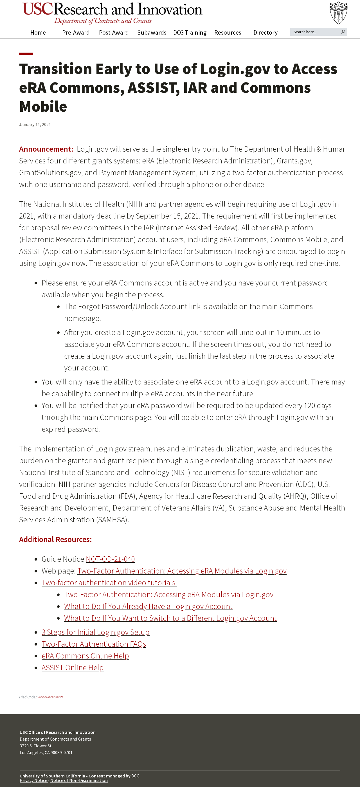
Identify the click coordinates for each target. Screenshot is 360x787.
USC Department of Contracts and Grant (112, 14)
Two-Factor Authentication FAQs (94, 644)
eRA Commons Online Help (85, 656)
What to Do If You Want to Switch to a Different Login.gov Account (170, 618)
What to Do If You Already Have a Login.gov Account (148, 606)
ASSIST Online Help (73, 667)
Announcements (50, 697)
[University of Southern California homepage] (339, 12)
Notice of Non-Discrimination (79, 780)
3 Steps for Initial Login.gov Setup (96, 632)
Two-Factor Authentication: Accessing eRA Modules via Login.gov (182, 571)
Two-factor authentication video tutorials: (109, 582)
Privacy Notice (34, 780)
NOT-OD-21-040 (110, 559)
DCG (135, 776)
